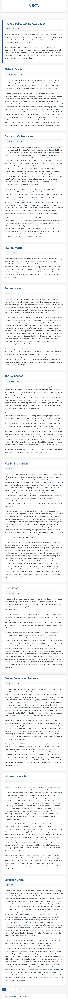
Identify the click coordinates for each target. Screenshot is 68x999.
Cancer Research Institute (51, 970)
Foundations (12, 588)
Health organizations (26, 710)
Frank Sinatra (14, 261)
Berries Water (13, 288)
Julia (19, 28)
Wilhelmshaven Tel (16, 776)
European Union (14, 880)
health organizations (54, 485)
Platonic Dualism (14, 69)
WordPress (15, 996)
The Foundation (14, 376)
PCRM (51, 153)
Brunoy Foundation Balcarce (21, 678)
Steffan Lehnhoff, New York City (33, 202)
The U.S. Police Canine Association (25, 24)
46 (18, 989)
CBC (55, 754)
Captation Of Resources (19, 136)
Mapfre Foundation (16, 463)
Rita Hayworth (13, 248)
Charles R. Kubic (28, 922)
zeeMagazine (26, 996)
